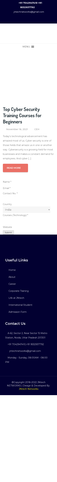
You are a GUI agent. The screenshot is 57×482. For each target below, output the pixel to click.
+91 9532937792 (35, 344)
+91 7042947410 (28, 3)
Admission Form (18, 311)
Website (7, 227)
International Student (20, 304)
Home (12, 270)
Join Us (28, 468)
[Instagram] (13, 246)
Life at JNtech (16, 298)
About (12, 277)
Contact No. (10, 193)
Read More (14, 167)
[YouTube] (11, 246)
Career (12, 284)
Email (6, 188)
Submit (8, 232)
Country (7, 204)
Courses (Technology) (15, 215)
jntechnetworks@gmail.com (29, 11)
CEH (36, 129)
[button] (26, 47)
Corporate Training (19, 291)
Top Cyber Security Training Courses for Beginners (22, 115)
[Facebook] (6, 246)
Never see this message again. (28, 478)
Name (7, 181)
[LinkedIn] (9, 246)
